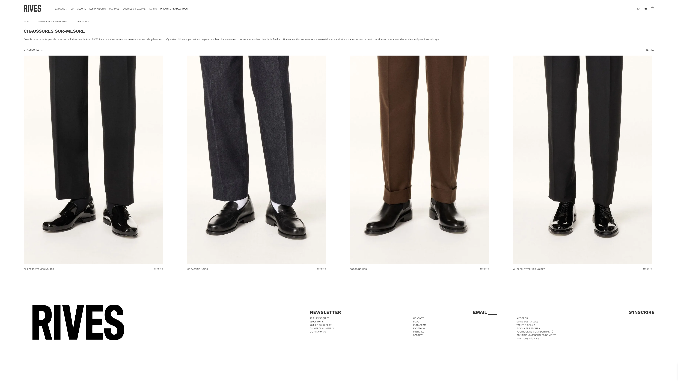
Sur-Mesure (78, 8)
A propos (522, 318)
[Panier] (652, 8)
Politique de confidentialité (534, 331)
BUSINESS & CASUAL (134, 8)
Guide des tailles (527, 321)
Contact (418, 318)
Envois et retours (528, 328)
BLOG (416, 321)
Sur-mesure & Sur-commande (53, 21)
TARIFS (153, 8)
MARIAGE (114, 8)
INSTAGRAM (419, 325)
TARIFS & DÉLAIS (525, 325)
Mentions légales (527, 338)
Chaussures (31, 50)
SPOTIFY (418, 335)
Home (26, 21)
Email (480, 312)
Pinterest (419, 331)
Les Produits (97, 8)
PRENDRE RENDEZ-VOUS (174, 8)
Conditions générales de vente (536, 335)
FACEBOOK (419, 328)
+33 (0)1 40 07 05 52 (321, 325)
